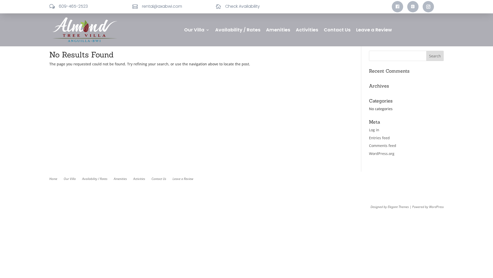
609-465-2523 (73, 6)
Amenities (278, 30)
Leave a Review (374, 30)
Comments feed (382, 145)
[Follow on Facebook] (397, 6)
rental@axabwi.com (162, 6)
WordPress (436, 207)
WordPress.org (381, 153)
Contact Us (337, 30)
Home (53, 179)
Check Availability (242, 6)
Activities (307, 30)
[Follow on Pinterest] (413, 6)
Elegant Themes (398, 207)
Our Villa (194, 30)
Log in (374, 129)
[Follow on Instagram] (428, 6)
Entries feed (379, 137)
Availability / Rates (237, 30)
